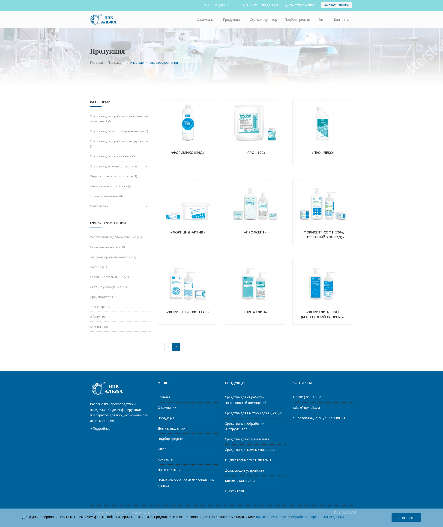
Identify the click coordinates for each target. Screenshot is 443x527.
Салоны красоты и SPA (109, 277)
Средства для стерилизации (112, 156)
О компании (206, 19)
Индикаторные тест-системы (113, 176)
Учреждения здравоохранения (116, 237)
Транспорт (100, 307)
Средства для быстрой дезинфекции (119, 131)
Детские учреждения (108, 287)
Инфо (321, 19)
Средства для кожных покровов (113, 166)
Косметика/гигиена (106, 196)
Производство (103, 297)
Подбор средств (297, 19)
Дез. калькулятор (263, 19)
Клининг (99, 326)
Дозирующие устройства (110, 186)
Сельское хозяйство (107, 247)
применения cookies (271, 517)
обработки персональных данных (317, 517)
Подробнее (101, 428)
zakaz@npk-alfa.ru (303, 5)
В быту (97, 317)
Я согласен (406, 517)
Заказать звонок (336, 5)
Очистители (99, 206)
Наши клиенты (169, 469)
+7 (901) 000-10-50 (222, 5)
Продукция (231, 19)
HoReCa (98, 267)
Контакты (341, 19)
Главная (96, 62)
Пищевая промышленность (113, 257)
